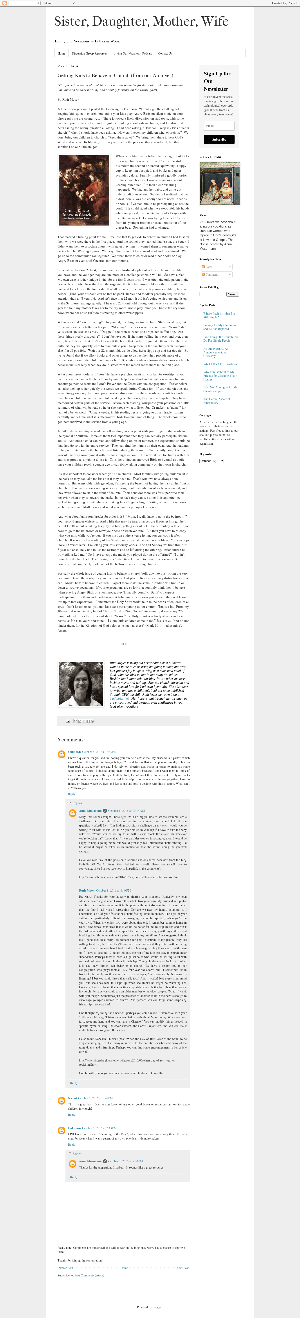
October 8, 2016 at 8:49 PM (113, 890)
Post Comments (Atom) (89, 1275)
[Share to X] (84, 721)
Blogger (157, 1307)
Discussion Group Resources (89, 53)
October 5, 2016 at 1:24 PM (95, 1098)
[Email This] (75, 721)
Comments (212, 274)
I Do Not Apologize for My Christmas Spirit (220, 389)
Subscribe (219, 139)
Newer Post (66, 1268)
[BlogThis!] (80, 721)
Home (61, 53)
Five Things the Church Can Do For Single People (221, 339)
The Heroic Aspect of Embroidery (216, 401)
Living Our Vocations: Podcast (133, 53)
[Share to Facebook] (88, 721)
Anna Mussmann (90, 810)
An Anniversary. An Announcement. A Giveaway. (215, 352)
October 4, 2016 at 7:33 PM (99, 752)
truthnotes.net (119, 698)
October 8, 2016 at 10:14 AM (126, 810)
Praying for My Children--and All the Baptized (219, 327)
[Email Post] (68, 721)
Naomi (72, 1098)
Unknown (74, 751)
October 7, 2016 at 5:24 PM (125, 1161)
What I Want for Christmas (220, 364)
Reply (71, 794)
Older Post (182, 1268)
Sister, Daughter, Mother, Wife (141, 21)
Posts (208, 267)
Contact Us (165, 53)
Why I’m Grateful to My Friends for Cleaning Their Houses (220, 375)
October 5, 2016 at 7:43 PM (99, 1128)
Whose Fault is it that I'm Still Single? (219, 315)
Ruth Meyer (87, 890)
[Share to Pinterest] (92, 721)
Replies (77, 803)
